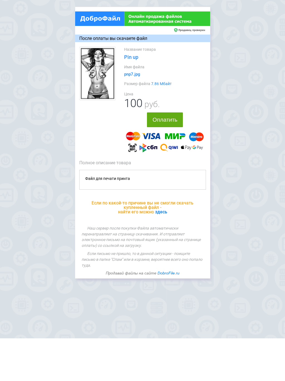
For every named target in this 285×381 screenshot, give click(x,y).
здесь (161, 211)
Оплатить (165, 120)
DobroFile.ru (169, 273)
